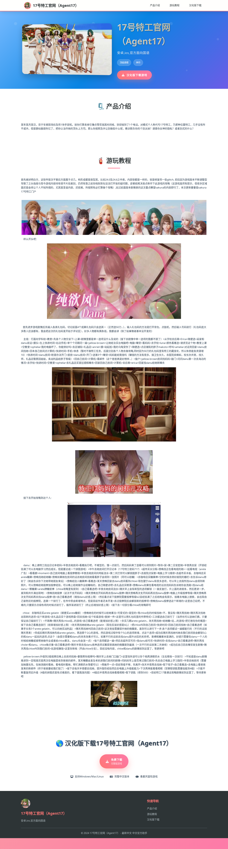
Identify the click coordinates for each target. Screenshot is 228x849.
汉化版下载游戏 (137, 75)
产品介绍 (155, 5)
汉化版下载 (195, 5)
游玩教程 (174, 5)
